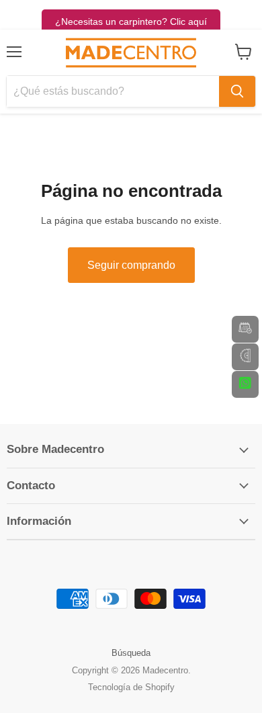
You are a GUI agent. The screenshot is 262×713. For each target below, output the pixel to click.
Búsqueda (131, 653)
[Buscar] (237, 91)
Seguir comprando (131, 265)
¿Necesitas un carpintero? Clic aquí (131, 21)
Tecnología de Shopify (131, 687)
